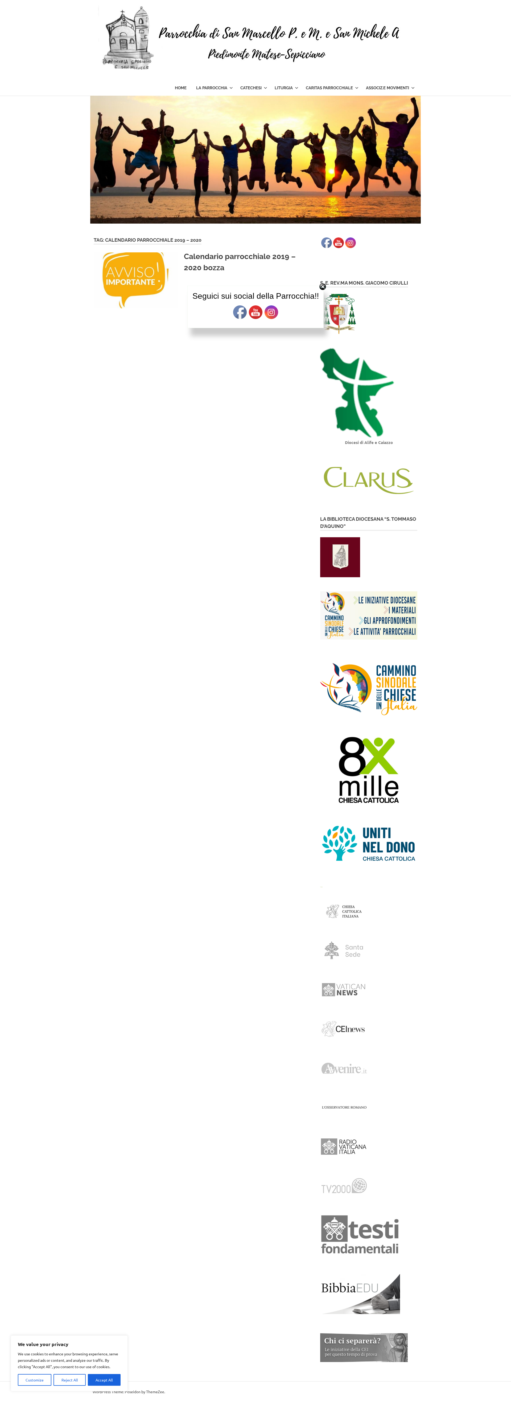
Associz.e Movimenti (387, 88)
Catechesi (251, 88)
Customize (35, 1379)
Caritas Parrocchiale (329, 88)
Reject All (69, 1379)
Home (181, 88)
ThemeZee (155, 1391)
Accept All (104, 1379)
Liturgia (284, 88)
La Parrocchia (211, 88)
